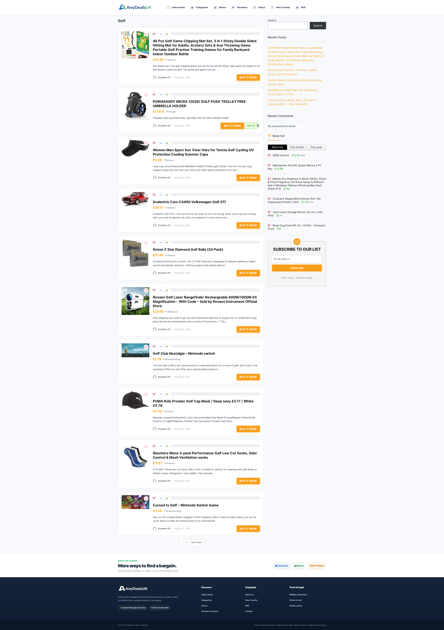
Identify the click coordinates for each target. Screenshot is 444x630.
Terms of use (295, 600)
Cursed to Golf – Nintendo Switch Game (186, 505)
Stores (299, 565)
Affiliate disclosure (298, 594)
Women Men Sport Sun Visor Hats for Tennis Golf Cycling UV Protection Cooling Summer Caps (203, 152)
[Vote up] (166, 34)
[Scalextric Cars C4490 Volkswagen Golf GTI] (135, 193)
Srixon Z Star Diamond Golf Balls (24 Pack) (188, 249)
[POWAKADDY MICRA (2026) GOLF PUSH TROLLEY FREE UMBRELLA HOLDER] (135, 93)
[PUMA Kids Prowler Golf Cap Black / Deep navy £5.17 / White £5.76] (135, 392)
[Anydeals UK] (138, 7)
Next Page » (197, 542)
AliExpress (172, 311)
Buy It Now (248, 77)
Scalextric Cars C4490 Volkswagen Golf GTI (189, 202)
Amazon (172, 60)
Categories (281, 565)
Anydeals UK (163, 77)
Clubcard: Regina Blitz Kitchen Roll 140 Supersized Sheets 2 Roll (294, 200)
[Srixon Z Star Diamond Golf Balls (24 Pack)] (135, 241)
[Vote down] (161, 34)
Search (272, 20)
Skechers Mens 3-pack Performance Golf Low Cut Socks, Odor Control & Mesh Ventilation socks (205, 455)
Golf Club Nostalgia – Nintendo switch (184, 353)
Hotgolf (172, 111)
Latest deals (207, 594)
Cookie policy (295, 605)
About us (249, 594)
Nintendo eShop (173, 359)
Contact (249, 611)
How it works (316, 565)
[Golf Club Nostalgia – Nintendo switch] (135, 345)
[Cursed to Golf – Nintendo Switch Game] (135, 496)
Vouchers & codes (209, 611)
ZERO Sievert (281, 155)
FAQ (247, 605)
